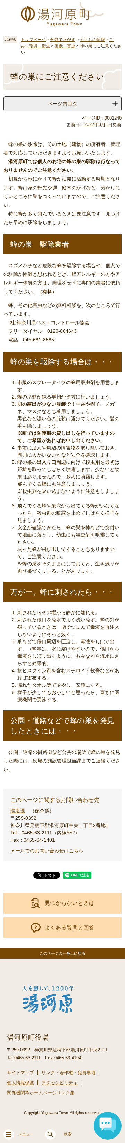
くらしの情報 (92, 39)
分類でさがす (62, 39)
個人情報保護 (20, 1082)
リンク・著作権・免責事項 (68, 1072)
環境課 (17, 811)
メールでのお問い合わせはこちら (46, 850)
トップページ (33, 39)
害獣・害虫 (65, 46)
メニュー (26, 1134)
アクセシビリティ (59, 1082)
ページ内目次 (62, 103)
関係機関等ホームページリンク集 (41, 1092)
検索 (68, 1134)
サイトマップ (20, 1072)
